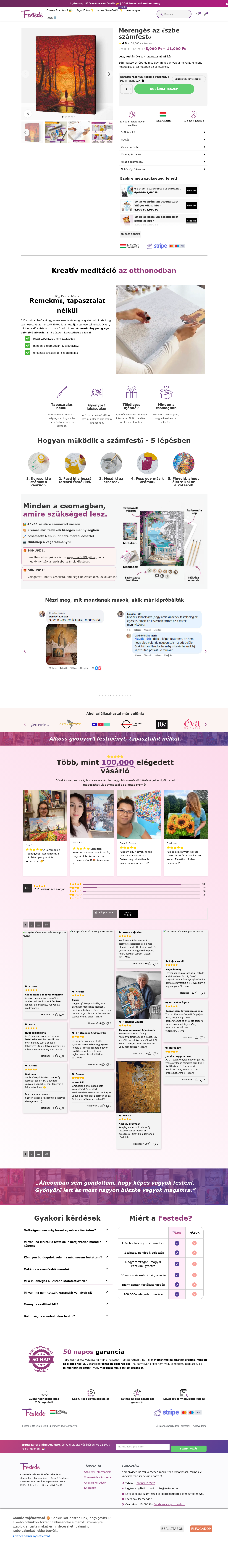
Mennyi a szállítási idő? (41, 1304)
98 (46, 924)
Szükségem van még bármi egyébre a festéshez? (60, 1230)
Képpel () (106, 912)
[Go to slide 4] (72, 117)
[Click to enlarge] (28, 114)
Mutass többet (130, 234)
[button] (25, 132)
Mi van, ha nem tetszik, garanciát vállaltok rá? (58, 1292)
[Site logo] (32, 14)
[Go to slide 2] (66, 117)
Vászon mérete (130, 147)
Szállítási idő (128, 132)
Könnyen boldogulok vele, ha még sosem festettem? (63, 1257)
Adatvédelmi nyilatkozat (31, 1536)
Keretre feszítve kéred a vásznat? (144, 76)
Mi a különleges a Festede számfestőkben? (55, 1281)
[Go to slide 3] (69, 117)
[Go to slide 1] (62, 117)
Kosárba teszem (164, 89)
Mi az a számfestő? (132, 161)
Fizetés (125, 139)
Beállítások (172, 1529)
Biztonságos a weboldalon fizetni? (49, 1316)
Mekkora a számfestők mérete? (46, 1269)
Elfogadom (201, 1529)
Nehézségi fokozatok (133, 169)
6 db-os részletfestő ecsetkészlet (157, 188)
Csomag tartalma (131, 154)
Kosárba (191, 190)
